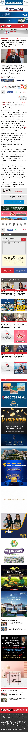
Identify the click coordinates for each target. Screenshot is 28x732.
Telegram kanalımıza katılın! (15, 202)
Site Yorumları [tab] (7, 270)
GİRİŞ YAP (23, 239)
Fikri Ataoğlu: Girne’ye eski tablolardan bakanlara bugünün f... (17, 628)
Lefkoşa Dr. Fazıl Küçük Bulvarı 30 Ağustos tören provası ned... (17, 693)
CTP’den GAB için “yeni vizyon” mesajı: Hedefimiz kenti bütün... (16, 623)
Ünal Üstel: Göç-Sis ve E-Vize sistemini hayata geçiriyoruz (18, 699)
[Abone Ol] (22, 96)
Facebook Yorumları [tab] (20, 270)
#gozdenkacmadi (18, 191)
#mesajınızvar (8, 191)
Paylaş (10, 92)
